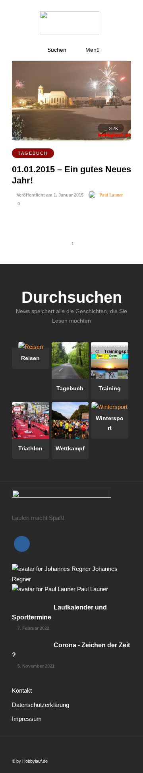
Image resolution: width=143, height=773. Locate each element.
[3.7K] (71, 138)
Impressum (27, 718)
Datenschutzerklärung (40, 704)
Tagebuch (33, 153)
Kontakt (22, 690)
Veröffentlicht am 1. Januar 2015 (49, 195)
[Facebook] (22, 544)
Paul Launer (111, 195)
